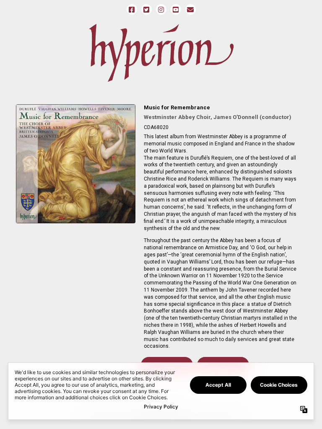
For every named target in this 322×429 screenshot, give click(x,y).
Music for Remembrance (177, 107)
